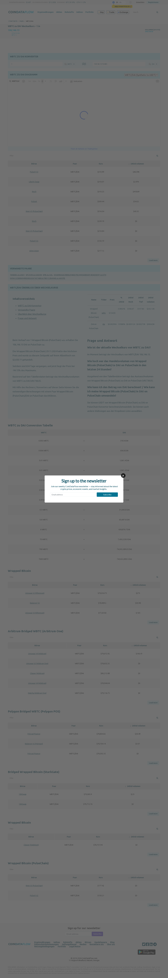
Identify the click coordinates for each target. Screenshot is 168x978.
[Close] (123, 475)
